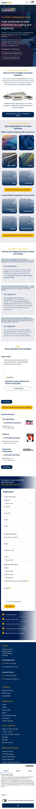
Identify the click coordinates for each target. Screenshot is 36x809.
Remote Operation (8, 759)
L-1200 (4, 732)
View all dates (6, 467)
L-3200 (10, 732)
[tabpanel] (18, 376)
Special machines (7, 742)
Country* (6, 557)
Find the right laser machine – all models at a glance (18, 114)
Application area (8, 574)
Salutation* (7, 500)
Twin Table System (8, 754)
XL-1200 (4, 734)
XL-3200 (17, 734)
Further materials (7, 721)
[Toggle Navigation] (26, 2)
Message (6, 588)
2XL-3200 (5, 737)
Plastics (4, 713)
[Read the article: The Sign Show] (29, 422)
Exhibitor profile (18, 388)
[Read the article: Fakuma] (30, 437)
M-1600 (15, 729)
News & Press (6, 693)
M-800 (4, 729)
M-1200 (9, 729)
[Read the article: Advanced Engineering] (28, 449)
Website (6, 544)
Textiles (4, 707)
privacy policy (17, 601)
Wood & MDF (6, 710)
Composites (6, 718)
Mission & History (7, 690)
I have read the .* (13, 601)
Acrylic (4, 705)
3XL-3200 (5, 740)
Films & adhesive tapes (9, 715)
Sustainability (6, 696)
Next (34, 378)
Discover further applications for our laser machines (18, 235)
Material (6, 568)
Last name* (7, 513)
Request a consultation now (11, 58)
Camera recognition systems (11, 762)
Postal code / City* (9, 550)
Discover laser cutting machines (12, 53)
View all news (6, 401)
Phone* (6, 526)
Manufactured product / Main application (16, 581)
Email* (6, 520)
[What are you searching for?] (30, 2)
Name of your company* (11, 537)
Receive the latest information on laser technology (17, 407)
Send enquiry (9, 606)
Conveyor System (7, 751)
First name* (7, 506)
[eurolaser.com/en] (13, 2)
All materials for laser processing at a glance (18, 189)
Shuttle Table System (8, 757)
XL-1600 (10, 734)
